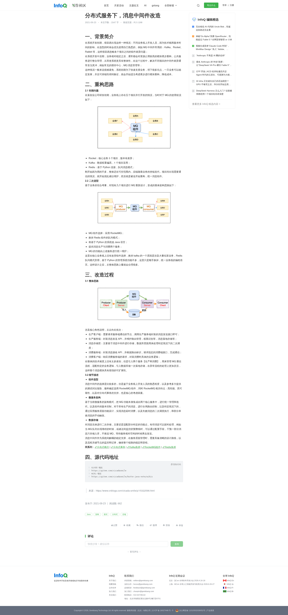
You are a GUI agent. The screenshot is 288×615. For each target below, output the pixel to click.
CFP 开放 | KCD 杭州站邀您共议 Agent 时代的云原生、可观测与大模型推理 (214, 73)
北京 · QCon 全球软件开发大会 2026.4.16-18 (187, 581)
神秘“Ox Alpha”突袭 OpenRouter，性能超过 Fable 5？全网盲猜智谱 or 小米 (214, 38)
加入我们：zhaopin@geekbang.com (139, 591)
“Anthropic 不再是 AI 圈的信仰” (210, 55)
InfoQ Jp (230, 584)
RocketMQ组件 (153, 447)
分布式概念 (103, 447)
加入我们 (112, 591)
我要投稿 (112, 584)
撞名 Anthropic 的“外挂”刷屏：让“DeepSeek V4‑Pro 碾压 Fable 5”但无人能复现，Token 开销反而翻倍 (214, 64)
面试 (105, 514)
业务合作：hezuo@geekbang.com (138, 584)
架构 (97, 514)
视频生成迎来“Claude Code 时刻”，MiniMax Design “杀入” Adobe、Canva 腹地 (212, 48)
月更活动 (119, 5)
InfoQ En (230, 581)
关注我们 (112, 595)
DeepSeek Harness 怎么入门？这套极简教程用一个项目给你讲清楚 (214, 92)
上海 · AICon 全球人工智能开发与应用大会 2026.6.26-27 (191, 584)
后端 (124, 514)
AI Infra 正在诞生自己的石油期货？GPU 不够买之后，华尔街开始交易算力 (213, 83)
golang (155, 5)
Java (89, 514)
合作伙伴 (112, 588)
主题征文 (134, 5)
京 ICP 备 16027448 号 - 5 (162, 610)
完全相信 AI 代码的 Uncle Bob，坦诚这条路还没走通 (213, 28)
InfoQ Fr (230, 588)
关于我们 (112, 581)
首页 (106, 5)
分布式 (115, 514)
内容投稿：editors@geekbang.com (138, 581)
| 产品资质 (210, 610)
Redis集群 (170, 447)
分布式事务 (119, 447)
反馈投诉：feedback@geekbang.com (139, 588)
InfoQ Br (230, 591)
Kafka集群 (134, 447)
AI (145, 5)
